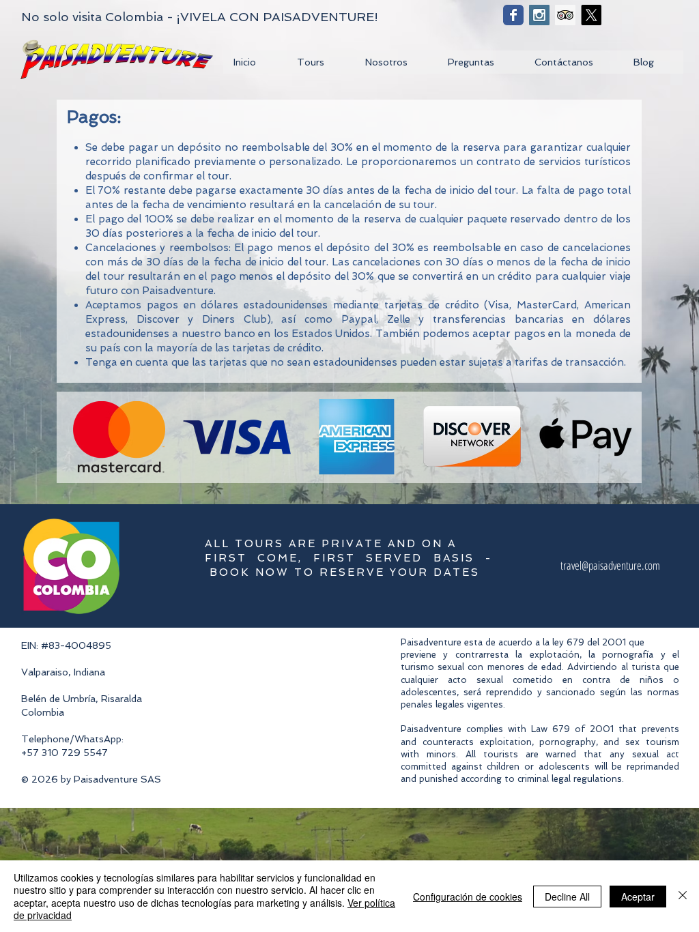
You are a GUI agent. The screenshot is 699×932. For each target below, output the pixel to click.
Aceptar (638, 896)
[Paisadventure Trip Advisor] (565, 15)
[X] (591, 15)
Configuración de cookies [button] (467, 896)
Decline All (567, 896)
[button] (320, 62)
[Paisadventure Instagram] (539, 15)
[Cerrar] (682, 896)
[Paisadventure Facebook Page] (513, 15)
